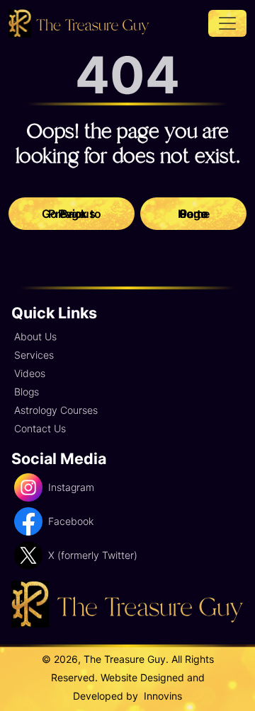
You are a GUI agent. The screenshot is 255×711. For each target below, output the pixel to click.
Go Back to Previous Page (71, 214)
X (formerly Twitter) (92, 555)
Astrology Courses (56, 410)
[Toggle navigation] (227, 23)
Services (34, 355)
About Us (35, 336)
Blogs (26, 392)
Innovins (161, 696)
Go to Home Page (194, 214)
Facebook (71, 521)
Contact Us (40, 428)
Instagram (71, 487)
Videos (29, 373)
